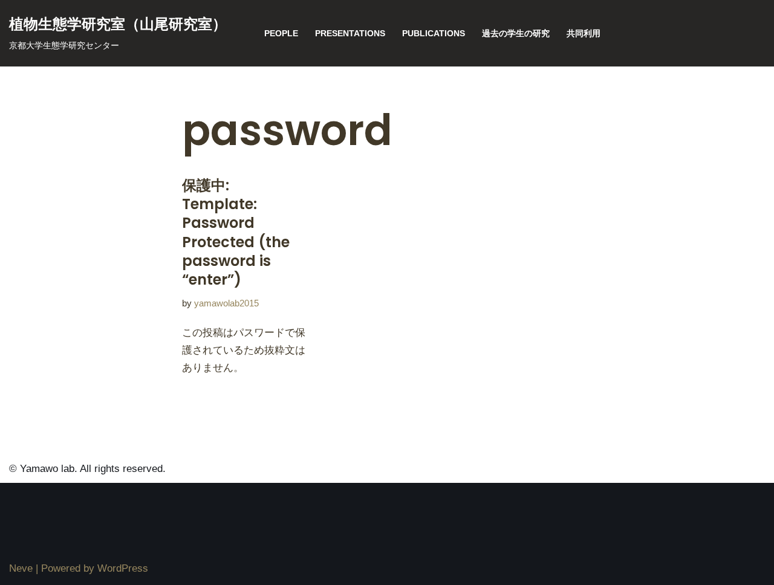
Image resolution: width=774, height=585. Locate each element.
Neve (21, 568)
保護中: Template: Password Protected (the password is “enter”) (236, 232)
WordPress (122, 568)
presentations (350, 33)
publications (433, 33)
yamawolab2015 (226, 303)
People (281, 33)
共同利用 (583, 33)
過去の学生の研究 (516, 33)
